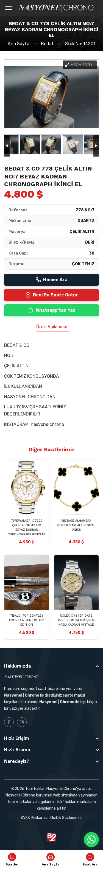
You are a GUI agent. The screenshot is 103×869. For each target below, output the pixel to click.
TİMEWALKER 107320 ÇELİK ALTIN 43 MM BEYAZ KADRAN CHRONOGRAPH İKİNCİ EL (27, 527)
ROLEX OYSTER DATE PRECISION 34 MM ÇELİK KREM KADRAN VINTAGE (76, 620)
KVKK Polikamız (34, 817)
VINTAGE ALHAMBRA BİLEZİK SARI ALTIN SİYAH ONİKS (76, 525)
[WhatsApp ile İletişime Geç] (91, 839)
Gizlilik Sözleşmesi (66, 817)
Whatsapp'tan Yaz (55, 310)
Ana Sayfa (18, 43)
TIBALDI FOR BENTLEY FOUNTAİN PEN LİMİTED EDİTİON (26, 620)
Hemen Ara (55, 279)
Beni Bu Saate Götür (55, 295)
